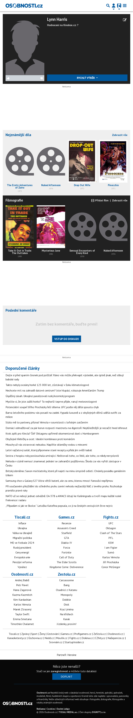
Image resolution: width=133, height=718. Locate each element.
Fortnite (66, 552)
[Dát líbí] (15, 78)
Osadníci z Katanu (66, 590)
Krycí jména (66, 609)
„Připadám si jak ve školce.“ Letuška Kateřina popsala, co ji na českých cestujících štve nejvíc (59, 505)
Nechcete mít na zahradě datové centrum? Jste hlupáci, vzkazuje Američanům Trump (55, 390)
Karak (66, 619)
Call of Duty (66, 557)
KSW (111, 542)
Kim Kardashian (22, 599)
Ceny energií (22, 552)
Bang (66, 585)
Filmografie (14, 200)
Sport (34, 634)
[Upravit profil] (124, 20)
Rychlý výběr (86, 78)
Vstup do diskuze (66, 339)
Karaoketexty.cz (16, 638)
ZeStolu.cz (99, 634)
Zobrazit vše (119, 135)
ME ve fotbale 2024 (22, 542)
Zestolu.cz (66, 574)
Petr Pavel (22, 585)
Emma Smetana (22, 619)
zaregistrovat (59, 671)
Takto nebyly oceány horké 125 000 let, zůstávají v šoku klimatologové (47, 385)
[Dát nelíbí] (35, 78)
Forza (66, 547)
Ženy (42, 634)
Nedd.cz (49, 638)
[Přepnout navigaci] (113, 5)
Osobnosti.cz (22, 574)
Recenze (66, 523)
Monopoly (66, 594)
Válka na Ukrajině (22, 533)
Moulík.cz (61, 638)
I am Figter (110, 547)
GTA (66, 538)
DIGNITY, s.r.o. (99, 712)
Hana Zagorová (22, 590)
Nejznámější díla (18, 134)
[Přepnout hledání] (108, 5)
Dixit (66, 604)
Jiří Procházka (111, 562)
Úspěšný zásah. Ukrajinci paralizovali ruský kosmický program (40, 396)
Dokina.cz (87, 638)
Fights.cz (110, 517)
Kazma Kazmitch (22, 594)
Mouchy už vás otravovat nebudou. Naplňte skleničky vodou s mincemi (46, 444)
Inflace (22, 523)
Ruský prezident (22, 547)
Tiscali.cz (22, 517)
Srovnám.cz (56, 642)
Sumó (111, 552)
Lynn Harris (57, 19)
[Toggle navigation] (124, 5)
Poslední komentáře (21, 310)
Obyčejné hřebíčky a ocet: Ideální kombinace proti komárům (40, 439)
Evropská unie (22, 557)
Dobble (66, 599)
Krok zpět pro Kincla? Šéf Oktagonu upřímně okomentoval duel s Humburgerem (52, 433)
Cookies (51, 708)
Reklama (41, 708)
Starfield (66, 533)
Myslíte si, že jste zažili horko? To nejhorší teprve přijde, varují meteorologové (51, 401)
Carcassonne (66, 580)
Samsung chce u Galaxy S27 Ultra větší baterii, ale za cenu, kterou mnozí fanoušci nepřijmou (59, 480)
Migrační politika (22, 538)
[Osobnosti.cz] (24, 5)
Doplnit (66, 676)
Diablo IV (66, 542)
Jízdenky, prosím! (66, 624)
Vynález (22, 567)
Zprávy (25, 634)
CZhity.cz (100, 638)
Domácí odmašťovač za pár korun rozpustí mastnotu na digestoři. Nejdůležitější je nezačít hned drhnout (66, 428)
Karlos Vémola (110, 557)
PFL (110, 538)
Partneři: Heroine (66, 655)
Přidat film (102, 200)
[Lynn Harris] (25, 45)
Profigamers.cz (82, 634)
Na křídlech (66, 614)
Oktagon (111, 528)
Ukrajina (22, 528)
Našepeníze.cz (116, 638)
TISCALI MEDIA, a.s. (68, 712)
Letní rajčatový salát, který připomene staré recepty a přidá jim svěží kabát (49, 450)
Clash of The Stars (111, 533)
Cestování (53, 634)
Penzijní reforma (22, 562)
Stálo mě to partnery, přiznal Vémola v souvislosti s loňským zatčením (47, 422)
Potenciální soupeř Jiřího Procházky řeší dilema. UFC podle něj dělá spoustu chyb (52, 407)
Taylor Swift (22, 614)
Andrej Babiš (22, 580)
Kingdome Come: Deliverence (66, 567)
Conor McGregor (110, 567)
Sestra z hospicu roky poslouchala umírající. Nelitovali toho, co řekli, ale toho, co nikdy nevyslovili (62, 455)
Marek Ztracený (22, 609)
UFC (110, 523)
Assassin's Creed (66, 528)
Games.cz (66, 517)
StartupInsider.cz (74, 642)
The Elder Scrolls (67, 562)
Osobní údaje (63, 708)
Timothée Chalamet (22, 624)
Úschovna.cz (35, 638)
